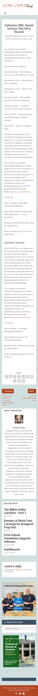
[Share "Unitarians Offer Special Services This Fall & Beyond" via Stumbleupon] (15, 381)
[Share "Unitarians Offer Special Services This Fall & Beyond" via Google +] (15, 377)
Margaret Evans (20, 36)
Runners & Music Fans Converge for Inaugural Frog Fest (18, 524)
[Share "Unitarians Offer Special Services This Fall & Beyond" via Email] (19, 381)
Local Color (23, 39)
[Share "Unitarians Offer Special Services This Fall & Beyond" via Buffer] (32, 377)
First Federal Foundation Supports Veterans (17, 538)
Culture (15, 39)
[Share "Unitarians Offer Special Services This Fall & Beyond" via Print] (23, 381)
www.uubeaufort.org (21, 192)
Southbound (12, 549)
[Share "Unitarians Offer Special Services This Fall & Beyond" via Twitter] (10, 377)
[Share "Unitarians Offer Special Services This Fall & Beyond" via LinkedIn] (27, 377)
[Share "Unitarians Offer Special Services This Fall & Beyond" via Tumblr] (19, 377)
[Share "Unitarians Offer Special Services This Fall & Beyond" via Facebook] (6, 377)
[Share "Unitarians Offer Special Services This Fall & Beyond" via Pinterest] (23, 377)
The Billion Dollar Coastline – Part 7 (15, 511)
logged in (20, 570)
